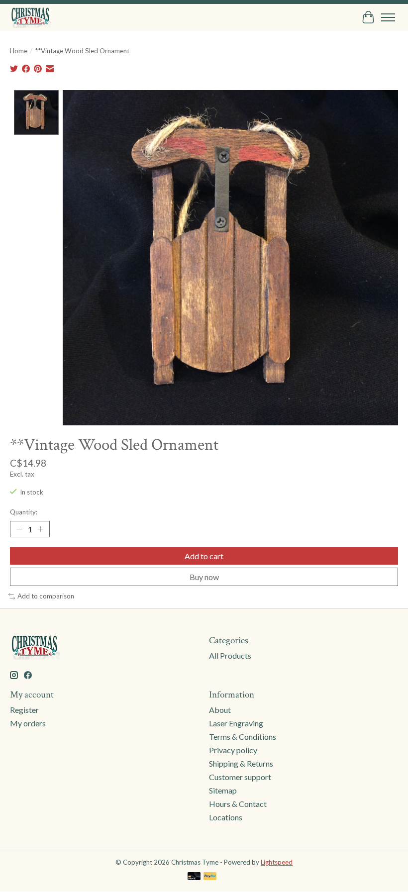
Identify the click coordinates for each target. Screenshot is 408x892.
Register (24, 709)
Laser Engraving (236, 723)
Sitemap (223, 790)
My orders (28, 723)
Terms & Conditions (242, 736)
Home (18, 51)
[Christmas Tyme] (30, 17)
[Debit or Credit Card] (194, 877)
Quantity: (23, 512)
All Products (230, 655)
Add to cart (204, 556)
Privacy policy (233, 750)
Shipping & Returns (241, 763)
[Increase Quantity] (40, 528)
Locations (225, 817)
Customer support (240, 777)
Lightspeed (277, 862)
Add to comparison (45, 596)
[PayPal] (210, 877)
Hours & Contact (238, 803)
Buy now (204, 577)
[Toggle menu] (388, 17)
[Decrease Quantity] (19, 528)
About (220, 709)
